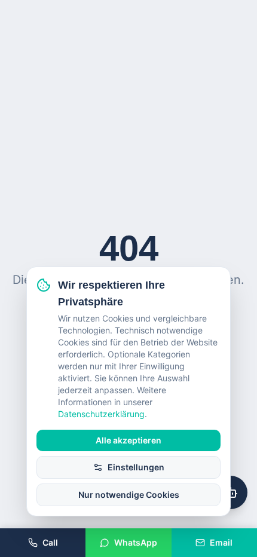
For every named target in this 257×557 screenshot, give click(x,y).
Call (50, 542)
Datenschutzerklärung (101, 414)
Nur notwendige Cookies (128, 494)
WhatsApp (135, 542)
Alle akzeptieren (128, 440)
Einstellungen (136, 467)
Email (221, 542)
